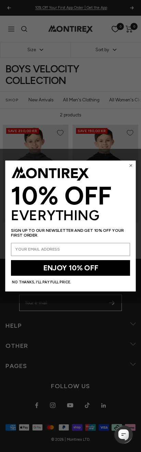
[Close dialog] (131, 166)
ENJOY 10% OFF (70, 268)
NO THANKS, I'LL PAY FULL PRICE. (41, 282)
